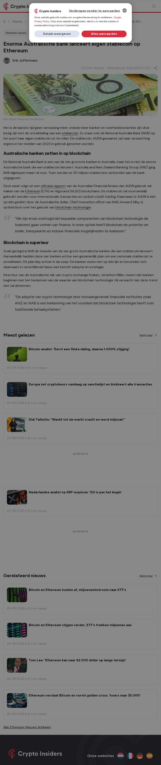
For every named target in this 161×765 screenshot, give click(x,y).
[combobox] (124, 10)
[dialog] (80, 23)
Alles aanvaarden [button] (104, 34)
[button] (56, 34)
